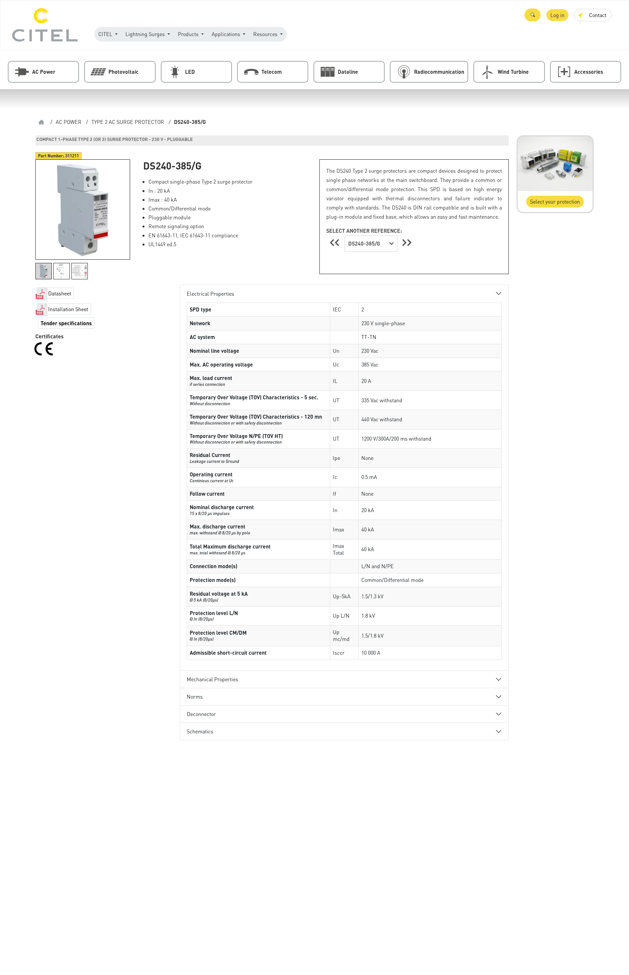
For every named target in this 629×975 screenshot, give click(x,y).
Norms (195, 696)
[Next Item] (407, 242)
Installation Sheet (68, 309)
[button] (532, 15)
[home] (41, 122)
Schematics (200, 731)
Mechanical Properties (212, 679)
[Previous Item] (335, 242)
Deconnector (201, 713)
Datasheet (59, 293)
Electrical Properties (210, 293)
